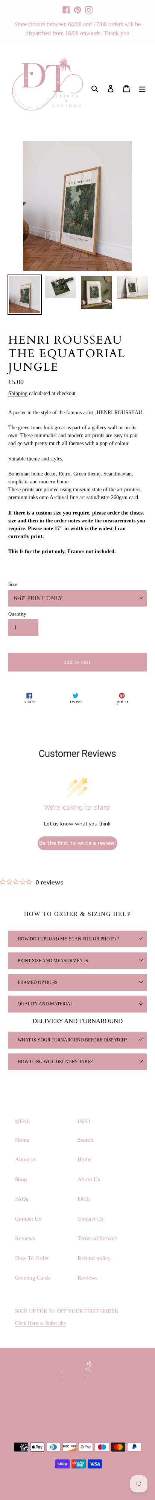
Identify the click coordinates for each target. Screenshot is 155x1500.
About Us (89, 1179)
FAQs (21, 1199)
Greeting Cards (32, 1278)
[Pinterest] (77, 6)
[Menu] (142, 88)
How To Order (32, 1258)
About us (25, 1159)
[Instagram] (89, 6)
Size (12, 584)
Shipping (17, 393)
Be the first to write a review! (77, 843)
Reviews (25, 1238)
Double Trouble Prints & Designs (85, 1488)
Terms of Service (97, 1238)
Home (22, 1140)
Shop (21, 1179)
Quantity (17, 614)
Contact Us (28, 1219)
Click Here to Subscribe (40, 1323)
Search (85, 1140)
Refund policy (94, 1258)
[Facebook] (66, 6)
